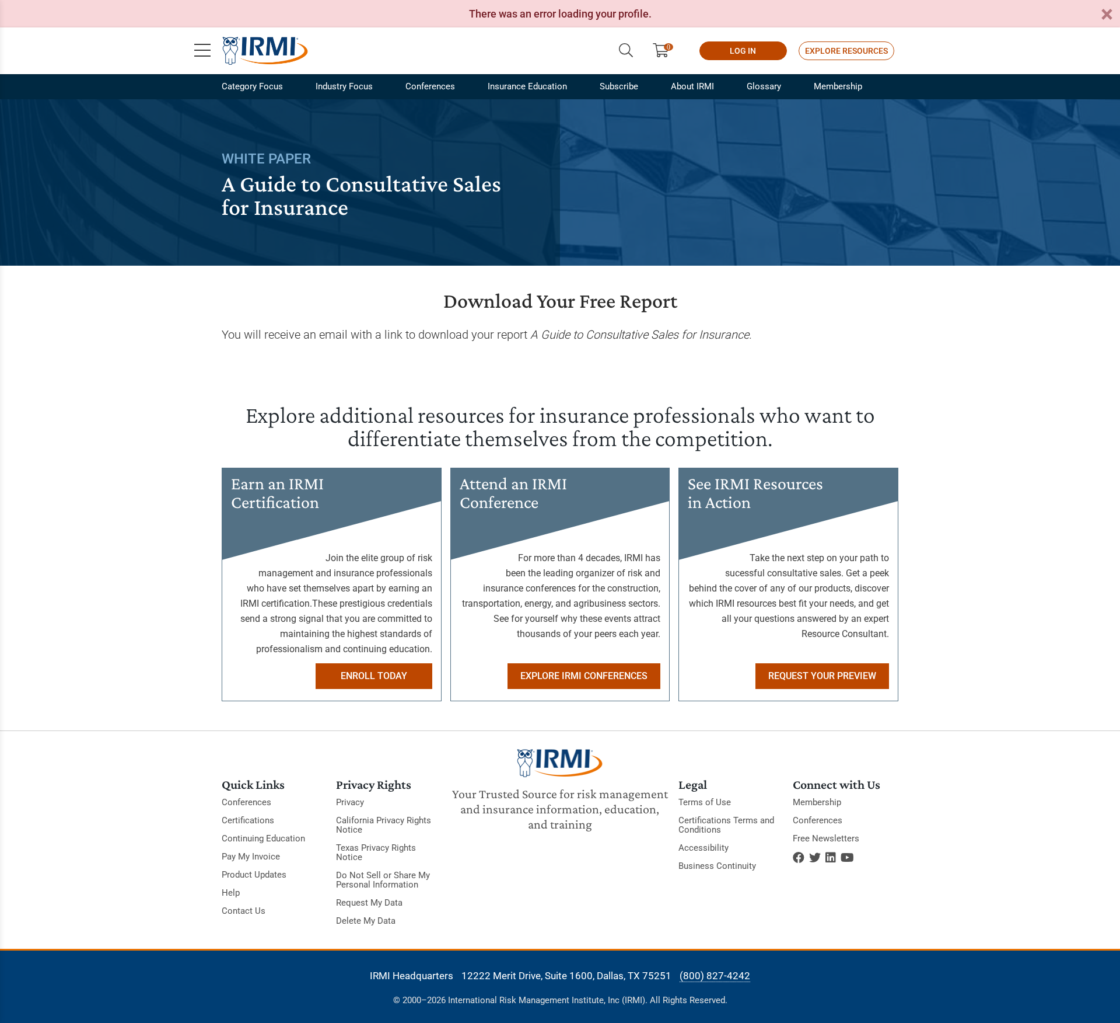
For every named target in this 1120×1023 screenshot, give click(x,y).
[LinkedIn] (830, 858)
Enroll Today (374, 675)
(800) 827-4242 (715, 976)
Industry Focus (344, 86)
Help (231, 893)
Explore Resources (846, 50)
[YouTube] (847, 858)
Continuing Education (263, 838)
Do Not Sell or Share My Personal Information (383, 880)
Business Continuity (717, 866)
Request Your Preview (822, 675)
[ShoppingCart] (665, 51)
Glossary (764, 86)
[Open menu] (202, 51)
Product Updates (254, 874)
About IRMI (692, 86)
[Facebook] (798, 858)
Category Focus (252, 86)
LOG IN (743, 50)
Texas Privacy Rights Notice (376, 852)
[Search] (626, 51)
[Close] (1106, 15)
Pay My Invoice (251, 856)
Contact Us (243, 911)
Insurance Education (527, 86)
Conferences (430, 86)
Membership (838, 86)
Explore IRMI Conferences (584, 675)
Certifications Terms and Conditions (726, 825)
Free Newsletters (826, 838)
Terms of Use (704, 802)
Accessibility (703, 848)
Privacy (350, 802)
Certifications (248, 820)
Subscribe (619, 86)
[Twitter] (815, 858)
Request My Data (369, 902)
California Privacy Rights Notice (383, 825)
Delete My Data (366, 921)
